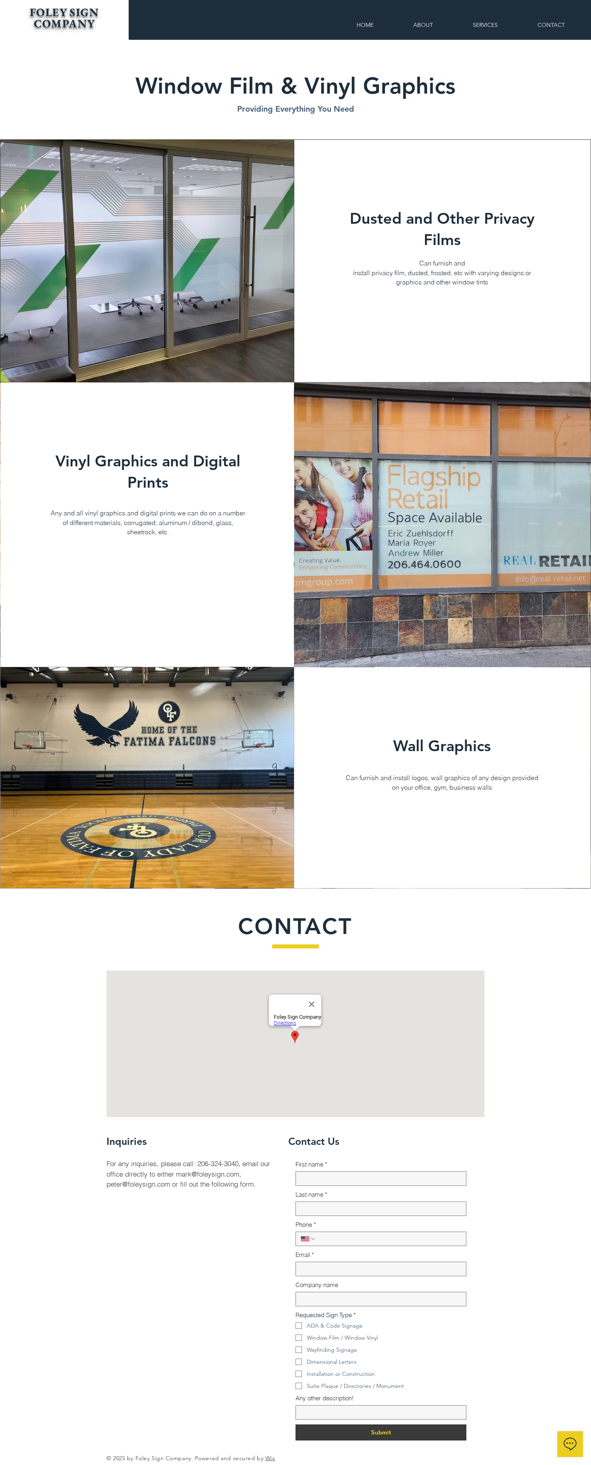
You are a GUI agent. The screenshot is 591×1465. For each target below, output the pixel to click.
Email (305, 1255)
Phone (306, 1224)
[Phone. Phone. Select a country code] (308, 1239)
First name (311, 1164)
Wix (270, 1458)
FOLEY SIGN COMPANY (64, 18)
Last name (311, 1194)
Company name (317, 1285)
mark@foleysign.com (207, 1174)
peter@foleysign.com (138, 1184)
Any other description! (325, 1398)
